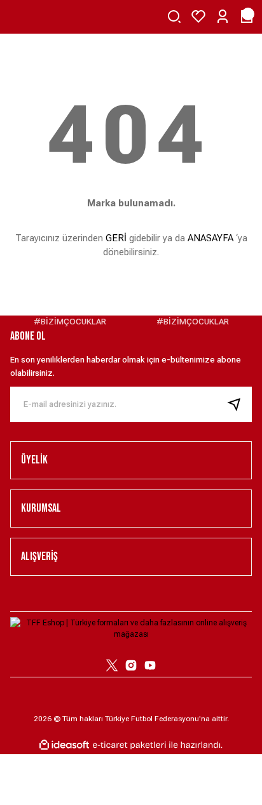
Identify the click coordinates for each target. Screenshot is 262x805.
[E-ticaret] (129, 745)
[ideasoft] (64, 745)
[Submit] (239, 404)
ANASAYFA (210, 238)
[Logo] (131, 627)
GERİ (116, 238)
